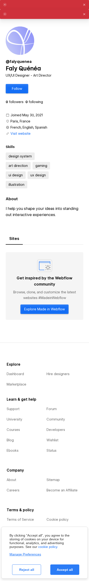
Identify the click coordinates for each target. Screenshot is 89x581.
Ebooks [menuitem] (13, 450)
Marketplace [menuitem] (16, 384)
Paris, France (20, 121)
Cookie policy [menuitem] (58, 519)
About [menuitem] (11, 480)
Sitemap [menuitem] (53, 480)
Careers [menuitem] (13, 490)
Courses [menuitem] (13, 430)
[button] (17, 88)
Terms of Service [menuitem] (20, 519)
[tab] (14, 239)
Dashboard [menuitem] (15, 374)
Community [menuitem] (56, 419)
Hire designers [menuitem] (58, 374)
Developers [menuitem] (56, 430)
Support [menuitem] (13, 409)
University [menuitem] (14, 419)
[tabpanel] (44, 286)
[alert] (44, 4)
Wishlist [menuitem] (52, 440)
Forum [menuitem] (52, 409)
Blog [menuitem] (10, 440)
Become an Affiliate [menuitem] (62, 490)
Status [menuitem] (51, 450)
